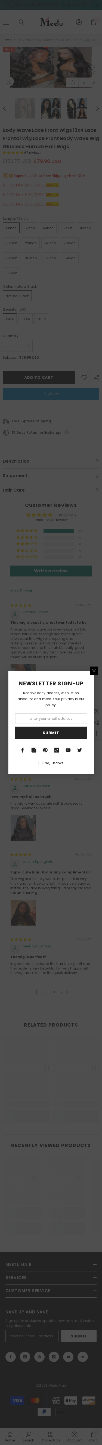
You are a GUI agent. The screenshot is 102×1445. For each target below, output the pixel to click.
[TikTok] (57, 750)
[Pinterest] (45, 750)
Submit (51, 733)
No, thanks (54, 763)
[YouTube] (68, 750)
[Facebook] (22, 750)
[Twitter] (79, 750)
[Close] (94, 671)
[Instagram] (34, 750)
